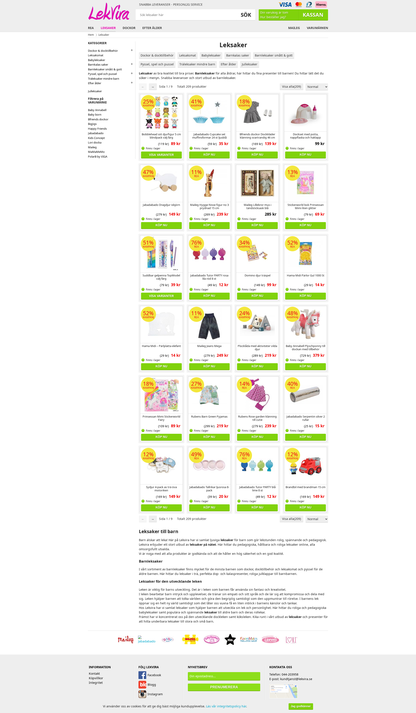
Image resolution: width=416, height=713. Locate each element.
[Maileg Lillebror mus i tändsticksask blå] (257, 183)
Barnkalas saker (237, 55)
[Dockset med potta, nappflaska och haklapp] (305, 112)
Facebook (154, 675)
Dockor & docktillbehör (157, 55)
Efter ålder (228, 64)
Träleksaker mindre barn (197, 64)
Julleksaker (249, 64)
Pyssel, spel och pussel (157, 64)
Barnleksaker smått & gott (273, 55)
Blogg (152, 684)
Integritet (96, 683)
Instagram (155, 694)
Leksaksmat (187, 55)
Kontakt (94, 673)
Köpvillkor (96, 678)
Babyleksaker (211, 55)
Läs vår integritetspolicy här (226, 706)
